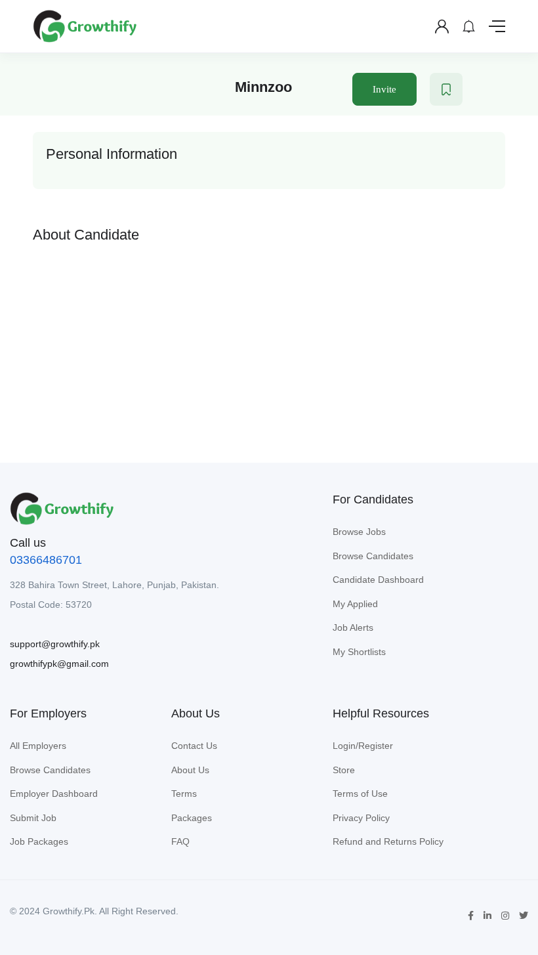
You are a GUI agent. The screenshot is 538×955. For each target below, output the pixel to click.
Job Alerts (353, 627)
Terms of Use (360, 793)
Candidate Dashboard (378, 579)
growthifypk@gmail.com (59, 663)
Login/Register (363, 745)
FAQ (180, 841)
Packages (191, 818)
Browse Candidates (373, 556)
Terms (184, 793)
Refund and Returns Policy (388, 841)
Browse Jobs (359, 531)
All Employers (38, 745)
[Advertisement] (269, 343)
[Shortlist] (446, 89)
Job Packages (39, 841)
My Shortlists (359, 652)
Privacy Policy (361, 818)
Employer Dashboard (54, 793)
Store (344, 770)
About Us (190, 770)
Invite (384, 89)
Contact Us (194, 745)
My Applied (355, 604)
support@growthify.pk (55, 644)
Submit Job (33, 818)
